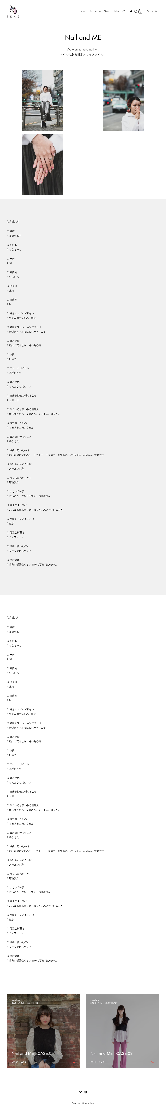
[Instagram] (135, 11)
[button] (140, 11)
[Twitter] (130, 11)
